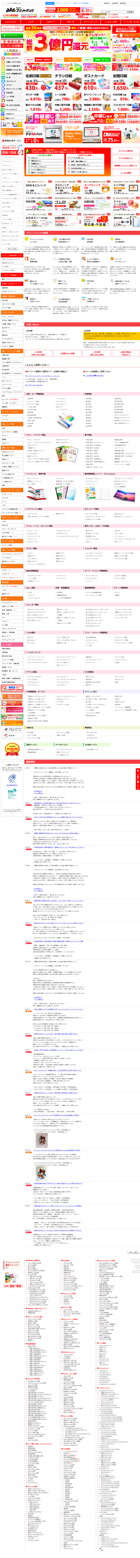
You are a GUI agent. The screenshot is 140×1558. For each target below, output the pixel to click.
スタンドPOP (119, 533)
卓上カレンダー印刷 (35, 1280)
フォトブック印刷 (33, 1384)
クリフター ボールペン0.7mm (109, 1434)
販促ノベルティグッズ (9, 279)
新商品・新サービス (12, 141)
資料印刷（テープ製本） (64, 484)
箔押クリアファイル (106, 1457)
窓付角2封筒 (118, 407)
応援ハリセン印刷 (9, 186)
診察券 (29, 426)
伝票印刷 (59, 592)
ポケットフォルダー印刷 (70, 1518)
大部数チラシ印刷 (33, 1321)
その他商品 (67, 1449)
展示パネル (89, 531)
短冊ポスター (60, 553)
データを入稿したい (76, 158)
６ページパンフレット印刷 (35, 1436)
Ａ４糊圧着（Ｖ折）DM (70, 1366)
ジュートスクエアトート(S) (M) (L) (110, 1407)
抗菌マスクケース (104, 1335)
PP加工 (117, 699)
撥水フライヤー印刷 (33, 1332)
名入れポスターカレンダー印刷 (38, 1301)
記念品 (117, 662)
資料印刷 (111, 1276)
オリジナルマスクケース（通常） (110, 1510)
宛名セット (5, 459)
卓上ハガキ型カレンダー (35, 615)
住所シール (102, 1362)
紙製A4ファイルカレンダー (123, 612)
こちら (37, 273)
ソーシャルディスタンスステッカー (67, 536)
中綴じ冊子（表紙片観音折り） (96, 461)
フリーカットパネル (92, 539)
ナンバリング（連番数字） (123, 707)
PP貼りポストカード (35, 1504)
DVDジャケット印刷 (121, 640)
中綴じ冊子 (5, 355)
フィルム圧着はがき (8, 474)
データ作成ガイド (126, 158)
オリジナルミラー (120, 660)
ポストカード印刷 (91, 514)
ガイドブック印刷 (33, 1440)
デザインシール (32, 542)
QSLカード (5, 443)
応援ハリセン (90, 677)
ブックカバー (90, 643)
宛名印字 (118, 704)
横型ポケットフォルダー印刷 (124, 553)
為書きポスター (61, 558)
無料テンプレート (121, 284)
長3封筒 (88, 420)
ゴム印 (6, 178)
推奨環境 (137, 1556)
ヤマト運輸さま (38, 793)
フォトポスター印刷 (69, 1381)
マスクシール (31, 539)
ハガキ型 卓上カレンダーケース (73, 1428)
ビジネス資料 (6, 388)
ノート (4, 377)
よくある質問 (126, 173)
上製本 (65, 1542)
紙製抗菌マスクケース (107, 1506)
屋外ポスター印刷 (68, 1404)
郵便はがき (5, 470)
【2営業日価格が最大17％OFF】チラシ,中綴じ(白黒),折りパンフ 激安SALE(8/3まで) (58, 1183)
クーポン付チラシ (7, 339)
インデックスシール (104, 1345)
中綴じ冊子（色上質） (93, 456)
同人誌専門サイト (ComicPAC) (12, 373)
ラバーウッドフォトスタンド (108, 1517)
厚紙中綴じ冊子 (119, 451)
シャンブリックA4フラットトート (110, 1397)
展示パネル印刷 (68, 1387)
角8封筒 (88, 418)
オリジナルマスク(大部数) (108, 1504)
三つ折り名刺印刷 (33, 1461)
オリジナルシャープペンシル (66, 657)
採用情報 (121, 1556)
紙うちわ (30, 637)
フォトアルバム (69, 1276)
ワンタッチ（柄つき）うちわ (66, 640)
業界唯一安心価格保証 (119, 241)
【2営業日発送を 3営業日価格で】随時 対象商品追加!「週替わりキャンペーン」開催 (58, 941)
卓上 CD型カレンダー (71, 1431)
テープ (4, 502)
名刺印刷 (30, 398)
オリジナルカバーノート (94, 660)
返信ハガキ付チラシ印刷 (34, 1336)
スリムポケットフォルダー (94, 553)
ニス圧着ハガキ (68, 1335)
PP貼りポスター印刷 (69, 1383)
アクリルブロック (33, 682)
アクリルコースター (63, 682)
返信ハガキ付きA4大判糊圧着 (72, 1346)
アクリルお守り (32, 679)
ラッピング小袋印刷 (69, 1510)
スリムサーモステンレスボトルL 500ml (111, 1420)
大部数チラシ (31, 448)
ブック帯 (89, 645)
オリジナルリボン (91, 578)
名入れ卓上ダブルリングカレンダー (97, 609)
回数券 (4, 439)
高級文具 (89, 657)
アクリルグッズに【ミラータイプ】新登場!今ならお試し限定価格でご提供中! (56, 1115)
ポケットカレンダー (121, 617)
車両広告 (5, 335)
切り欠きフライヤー (62, 440)
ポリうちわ (31, 643)
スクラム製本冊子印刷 (37, 1417)
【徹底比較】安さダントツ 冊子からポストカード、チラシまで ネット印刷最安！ (58, 1206)
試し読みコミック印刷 (34, 1381)
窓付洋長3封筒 (119, 404)
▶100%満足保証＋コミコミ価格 (118, 17)
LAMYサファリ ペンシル (107, 1426)
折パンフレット (7, 381)
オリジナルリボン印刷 (70, 1474)
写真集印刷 (31, 1438)
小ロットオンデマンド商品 (107, 1260)
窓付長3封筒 (118, 401)
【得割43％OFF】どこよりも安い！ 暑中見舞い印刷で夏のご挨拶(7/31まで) (56, 1034)
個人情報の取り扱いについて (90, 1556)
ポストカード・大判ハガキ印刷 (72, 1313)
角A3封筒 (89, 407)
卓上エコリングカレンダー (10, 240)
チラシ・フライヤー (8, 317)
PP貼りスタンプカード (36, 1511)
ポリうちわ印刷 (32, 1264)
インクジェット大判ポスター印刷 (73, 1385)
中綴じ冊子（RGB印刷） (94, 445)
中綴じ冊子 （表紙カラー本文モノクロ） (94, 466)
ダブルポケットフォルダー (94, 556)
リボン (4, 505)
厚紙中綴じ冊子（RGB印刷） (124, 456)
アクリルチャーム (33, 685)
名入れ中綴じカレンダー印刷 (37, 1291)
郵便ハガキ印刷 (103, 1331)
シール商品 (102, 1343)
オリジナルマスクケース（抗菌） (110, 1508)
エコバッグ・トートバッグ (36, 657)
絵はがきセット (119, 514)
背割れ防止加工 (91, 715)
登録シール (102, 1349)
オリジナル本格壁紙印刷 (11, 194)
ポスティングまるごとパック (10, 259)
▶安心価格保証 (113, 15)
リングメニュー (61, 578)
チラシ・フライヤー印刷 (34, 1319)
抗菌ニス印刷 (61, 735)
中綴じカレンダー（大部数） (108, 1462)
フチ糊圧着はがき (7, 478)
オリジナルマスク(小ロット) (108, 1502)
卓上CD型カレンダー (34, 620)
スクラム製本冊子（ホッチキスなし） (12, 362)
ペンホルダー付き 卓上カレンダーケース (76, 1429)
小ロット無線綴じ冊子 (122, 442)
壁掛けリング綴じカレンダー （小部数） (65, 613)
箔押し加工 (118, 696)
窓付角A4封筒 (119, 409)
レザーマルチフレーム (107, 1523)
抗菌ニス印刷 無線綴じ (36, 1357)
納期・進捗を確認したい (77, 161)
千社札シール (102, 1347)
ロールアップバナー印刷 (70, 1284)
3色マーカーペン (62, 665)
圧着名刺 (30, 412)
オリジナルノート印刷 (34, 1428)
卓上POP (5, 525)
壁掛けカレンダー (62, 609)
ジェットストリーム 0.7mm (108, 1430)
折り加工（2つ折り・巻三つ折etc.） (97, 699)
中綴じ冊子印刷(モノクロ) (106, 1287)
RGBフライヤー (32, 445)
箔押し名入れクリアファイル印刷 (38, 516)
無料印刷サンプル (121, 281)
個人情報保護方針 (12, 785)
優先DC (32, 281)
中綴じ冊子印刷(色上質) (105, 1291)
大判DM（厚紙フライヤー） (11, 320)
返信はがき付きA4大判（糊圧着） (38, 721)
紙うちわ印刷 (31, 1266)
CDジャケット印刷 (121, 637)
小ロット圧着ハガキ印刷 (70, 1331)
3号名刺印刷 (35, 1455)
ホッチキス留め (105, 1278)
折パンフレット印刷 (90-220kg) (36, 1434)
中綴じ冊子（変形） (92, 453)
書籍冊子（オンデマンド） (123, 461)
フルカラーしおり (91, 640)
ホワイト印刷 (6, 207)
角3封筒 (88, 404)
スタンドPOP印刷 (68, 1397)
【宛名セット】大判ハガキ (36, 702)
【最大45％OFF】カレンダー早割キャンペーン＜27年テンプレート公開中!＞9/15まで (58, 923)
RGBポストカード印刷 (93, 519)
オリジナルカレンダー (105, 1458)
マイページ (67, 3)
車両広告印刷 (67, 1379)
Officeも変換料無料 (34, 260)
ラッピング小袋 (119, 578)
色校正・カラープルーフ (94, 696)
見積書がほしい (34, 164)
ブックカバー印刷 (33, 1388)
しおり (67, 1274)
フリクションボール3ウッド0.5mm (110, 1485)
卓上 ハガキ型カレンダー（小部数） (73, 1439)
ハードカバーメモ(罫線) (107, 1498)
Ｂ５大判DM (67, 1358)
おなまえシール (32, 533)
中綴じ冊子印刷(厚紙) (105, 1289)
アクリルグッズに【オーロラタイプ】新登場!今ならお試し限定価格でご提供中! (57, 1150)
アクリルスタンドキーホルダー (67, 679)
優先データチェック (63, 752)
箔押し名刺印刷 (32, 1450)
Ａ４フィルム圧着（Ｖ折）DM (72, 1364)
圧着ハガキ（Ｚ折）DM (70, 1362)
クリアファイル (32, 514)
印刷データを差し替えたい (78, 172)
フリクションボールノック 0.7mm (110, 1481)
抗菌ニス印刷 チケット (36, 1374)
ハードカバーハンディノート (108, 1495)
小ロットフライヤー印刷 (105, 1304)
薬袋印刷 (66, 1508)
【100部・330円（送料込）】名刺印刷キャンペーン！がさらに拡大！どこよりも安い (58, 1050)
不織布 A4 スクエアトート (108, 1392)
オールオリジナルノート (94, 478)
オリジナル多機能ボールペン (107, 1476)
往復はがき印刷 (32, 718)
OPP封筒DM (67, 1367)
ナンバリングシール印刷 (11, 174)
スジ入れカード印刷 (33, 1457)
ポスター (5, 331)
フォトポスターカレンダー (123, 615)
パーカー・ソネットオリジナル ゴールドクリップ (114, 1441)
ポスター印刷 (67, 1376)
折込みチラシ (6, 328)
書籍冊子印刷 (102, 1295)
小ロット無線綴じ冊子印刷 (106, 1274)
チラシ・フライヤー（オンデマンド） (39, 442)
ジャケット (5, 621)
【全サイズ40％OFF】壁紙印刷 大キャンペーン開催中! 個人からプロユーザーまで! (58, 817)
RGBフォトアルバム (121, 481)
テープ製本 (104, 1282)
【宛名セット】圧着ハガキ (36, 699)
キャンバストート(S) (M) (107, 1396)
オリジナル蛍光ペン (63, 662)
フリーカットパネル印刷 (70, 1393)
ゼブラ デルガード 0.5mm (108, 1424)
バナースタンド (119, 536)
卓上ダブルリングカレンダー (10, 236)
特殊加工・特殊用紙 (8, 632)
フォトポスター (7, 558)
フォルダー (5, 416)
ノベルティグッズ (104, 1388)
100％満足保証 (63, 299)
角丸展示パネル (91, 536)
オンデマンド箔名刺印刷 (105, 1314)
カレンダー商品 (68, 1416)
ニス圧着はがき (7, 482)
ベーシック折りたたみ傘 (107, 1514)
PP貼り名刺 (33, 1509)
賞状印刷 (89, 679)
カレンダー (10, 399)
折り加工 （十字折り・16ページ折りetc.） (95, 703)
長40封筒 (89, 426)
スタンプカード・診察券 (10, 432)
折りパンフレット (33, 478)
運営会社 (77, 1556)
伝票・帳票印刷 (9, 190)
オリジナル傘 (119, 657)
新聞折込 (30, 1340)
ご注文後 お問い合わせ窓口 (97, 353)
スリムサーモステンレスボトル (37, 662)
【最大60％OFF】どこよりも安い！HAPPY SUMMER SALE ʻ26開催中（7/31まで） (58, 1230)
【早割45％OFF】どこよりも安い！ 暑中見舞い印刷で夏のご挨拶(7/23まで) (56, 1093)
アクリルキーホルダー (34, 677)
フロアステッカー (104, 1364)
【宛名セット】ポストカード (36, 696)
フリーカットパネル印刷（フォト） (73, 1285)
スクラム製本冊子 (120, 487)
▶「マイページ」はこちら (34, 385)
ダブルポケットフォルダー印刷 (72, 1516)
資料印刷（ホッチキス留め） (65, 481)
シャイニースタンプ (10, 157)
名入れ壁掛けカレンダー (94, 615)
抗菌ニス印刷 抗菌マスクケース (38, 1351)
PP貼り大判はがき (34, 1506)
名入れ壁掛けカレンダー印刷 (37, 1289)
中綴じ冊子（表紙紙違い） (94, 459)
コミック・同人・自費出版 (10, 664)
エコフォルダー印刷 (121, 558)
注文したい (33, 158)
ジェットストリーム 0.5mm (108, 1432)
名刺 (3, 428)
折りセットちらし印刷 (34, 1326)
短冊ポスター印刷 (68, 1398)
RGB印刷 (5, 215)
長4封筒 (88, 423)
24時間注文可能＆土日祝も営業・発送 (65, 260)
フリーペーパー (7, 385)
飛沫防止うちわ (62, 643)
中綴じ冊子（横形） (92, 451)
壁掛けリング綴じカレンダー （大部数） (65, 619)
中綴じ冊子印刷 (35, 1404)
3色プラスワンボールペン (108, 1477)
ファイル (5, 419)
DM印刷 (66, 1325)
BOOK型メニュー (32, 581)
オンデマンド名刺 (33, 404)
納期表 (12, 735)
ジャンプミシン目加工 (93, 713)
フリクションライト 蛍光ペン (109, 1491)
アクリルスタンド (62, 677)
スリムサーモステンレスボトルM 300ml (111, 1418)
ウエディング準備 (68, 1536)
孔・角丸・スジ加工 (92, 707)
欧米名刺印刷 (31, 415)
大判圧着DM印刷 (68, 1336)
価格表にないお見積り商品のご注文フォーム (12, 729)
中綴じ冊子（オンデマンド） (95, 442)
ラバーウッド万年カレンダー (108, 1519)
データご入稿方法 (126, 151)
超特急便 (5, 288)
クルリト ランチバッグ (107, 1401)
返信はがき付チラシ (8, 343)
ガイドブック (60, 478)
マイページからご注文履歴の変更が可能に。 (12, 723)
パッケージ (89, 581)
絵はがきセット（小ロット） (124, 516)
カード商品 (40, 1444)
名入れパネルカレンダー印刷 (37, 1302)
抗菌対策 (5, 652)
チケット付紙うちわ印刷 (34, 1263)
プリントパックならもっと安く (37, 241)
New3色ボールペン (106, 1479)
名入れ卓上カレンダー (93, 626)
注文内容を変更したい (77, 168)
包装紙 (4, 227)
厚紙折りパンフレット (34, 481)
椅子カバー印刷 (8, 169)
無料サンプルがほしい (37, 172)
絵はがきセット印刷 (69, 1327)
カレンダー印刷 (32, 1274)
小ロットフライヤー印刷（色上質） (38, 459)
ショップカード (61, 398)
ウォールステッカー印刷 (11, 198)
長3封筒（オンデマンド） (123, 420)
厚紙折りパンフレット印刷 (71, 1544)
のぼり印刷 (7, 203)
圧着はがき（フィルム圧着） (36, 710)
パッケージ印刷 (6, 219)
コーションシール (104, 1360)
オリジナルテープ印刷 (70, 1472)
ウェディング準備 (7, 660)
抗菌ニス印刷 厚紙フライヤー (38, 1350)
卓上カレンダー (105, 1466)
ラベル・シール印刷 (69, 1464)
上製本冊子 (5, 366)
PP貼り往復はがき (34, 1507)
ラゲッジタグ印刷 (33, 1476)
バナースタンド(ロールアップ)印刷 (73, 1408)
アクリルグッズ (8, 161)
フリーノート (90, 484)
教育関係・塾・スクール (10, 671)
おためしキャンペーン (9, 292)
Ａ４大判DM (67, 1356)
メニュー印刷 (6, 244)
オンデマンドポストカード (35, 1452)
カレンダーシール (104, 1358)
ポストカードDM (68, 1354)
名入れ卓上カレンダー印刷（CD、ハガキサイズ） (37, 1294)
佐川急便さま (38, 791)
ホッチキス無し (105, 1280)
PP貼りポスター (32, 561)
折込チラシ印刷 (32, 1322)
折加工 (37, 1490)
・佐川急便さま (37, 888)
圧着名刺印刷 (31, 1448)
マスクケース (90, 662)
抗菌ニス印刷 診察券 (35, 1353)
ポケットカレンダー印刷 (36, 1282)
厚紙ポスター (31, 556)
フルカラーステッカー (63, 531)
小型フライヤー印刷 (33, 1330)
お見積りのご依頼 (68, 353)
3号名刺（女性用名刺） (34, 418)
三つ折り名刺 (31, 409)
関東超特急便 (31, 752)
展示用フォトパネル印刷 (70, 1389)
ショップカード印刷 (33, 1463)
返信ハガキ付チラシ (62, 442)
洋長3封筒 (118, 398)
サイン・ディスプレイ (9, 529)
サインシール (102, 1353)
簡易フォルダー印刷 (121, 556)
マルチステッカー (61, 533)
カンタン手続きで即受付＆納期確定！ (94, 260)
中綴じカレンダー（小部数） (108, 1464)
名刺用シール (102, 1351)
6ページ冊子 (31, 484)
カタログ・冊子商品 (34, 1378)
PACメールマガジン (12, 710)
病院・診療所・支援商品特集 (11, 678)
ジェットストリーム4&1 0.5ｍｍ (109, 1487)
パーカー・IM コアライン (108, 1443)
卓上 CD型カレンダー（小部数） (72, 1441)
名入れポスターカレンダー (94, 620)
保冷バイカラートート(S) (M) (109, 1405)
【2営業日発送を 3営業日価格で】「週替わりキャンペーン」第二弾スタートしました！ (59, 847)
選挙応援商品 (6, 649)
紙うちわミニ (31, 640)
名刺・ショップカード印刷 (71, 1311)
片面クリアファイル (106, 1455)
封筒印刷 (89, 398)
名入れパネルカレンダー (94, 623)
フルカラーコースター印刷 (106, 1325)
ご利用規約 (129, 1556)
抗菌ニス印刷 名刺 (34, 1363)
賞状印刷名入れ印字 (33, 1517)
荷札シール (102, 1356)
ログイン (59, 3)
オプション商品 (32, 1486)
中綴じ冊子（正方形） (93, 448)
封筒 (3, 485)
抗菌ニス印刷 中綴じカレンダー (38, 1361)
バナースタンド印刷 (69, 1282)
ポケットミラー (105, 1447)
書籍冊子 (5, 407)
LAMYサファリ (105, 1437)
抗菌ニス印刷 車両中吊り (36, 1371)
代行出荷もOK (90, 282)
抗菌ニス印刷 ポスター (36, 1369)
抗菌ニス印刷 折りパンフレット (38, 1355)
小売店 (4, 675)
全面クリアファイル (106, 1453)
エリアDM (5, 267)
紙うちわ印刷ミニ (33, 1268)
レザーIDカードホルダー (107, 1521)
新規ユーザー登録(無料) (81, 3)
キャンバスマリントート (107, 1403)
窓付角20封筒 (119, 412)
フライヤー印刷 (68, 1263)
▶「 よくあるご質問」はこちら (93, 375)
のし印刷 (5, 625)
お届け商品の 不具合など (126, 353)
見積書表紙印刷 (62, 595)
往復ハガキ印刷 (68, 1344)
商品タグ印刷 (31, 1474)
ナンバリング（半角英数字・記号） (126, 710)
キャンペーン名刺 (33, 401)
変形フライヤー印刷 (33, 1324)
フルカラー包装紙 (7, 346)
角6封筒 (88, 415)
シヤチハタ (7, 165)
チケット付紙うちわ (63, 637)
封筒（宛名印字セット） (122, 423)
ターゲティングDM (8, 270)
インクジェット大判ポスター (36, 564)
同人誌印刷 (5, 370)
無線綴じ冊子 (6, 359)
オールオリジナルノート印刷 (36, 1426)
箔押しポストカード (69, 1348)
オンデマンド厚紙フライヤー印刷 (38, 461)
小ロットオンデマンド (9, 629)
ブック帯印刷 (31, 1390)
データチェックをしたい (37, 167)
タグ (3, 617)
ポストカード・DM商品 (71, 1319)
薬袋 (116, 682)
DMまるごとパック (8, 263)
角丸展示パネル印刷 (69, 1391)
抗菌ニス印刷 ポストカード (37, 1372)
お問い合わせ (50, 3)
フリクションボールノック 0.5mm (110, 1483)
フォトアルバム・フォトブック (12, 392)
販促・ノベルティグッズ (34, 1532)
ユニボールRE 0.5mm (106, 1436)
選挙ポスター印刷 (68, 1400)
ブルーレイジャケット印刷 (123, 643)
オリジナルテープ (91, 575)
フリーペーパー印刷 (36, 1402)
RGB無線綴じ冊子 (120, 445)
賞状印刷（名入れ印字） (94, 682)
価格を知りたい (34, 161)
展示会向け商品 (7, 656)
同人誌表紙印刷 (91, 637)
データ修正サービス (37, 284)
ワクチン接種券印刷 (104, 1337)
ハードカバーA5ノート (107, 1497)
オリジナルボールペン (64, 660)
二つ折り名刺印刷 (33, 1459)
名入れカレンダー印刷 (34, 1287)
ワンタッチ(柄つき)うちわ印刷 (36, 1270)
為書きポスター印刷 (69, 1402)
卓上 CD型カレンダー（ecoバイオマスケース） (78, 1433)
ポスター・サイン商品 (70, 1373)
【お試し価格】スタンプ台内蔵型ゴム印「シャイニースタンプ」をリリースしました (58, 1009)
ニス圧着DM (31, 713)
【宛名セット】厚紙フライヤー (37, 704)
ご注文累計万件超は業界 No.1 (64, 241)
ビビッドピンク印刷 (8, 211)
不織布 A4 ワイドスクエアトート (110, 1394)
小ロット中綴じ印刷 (33, 1432)
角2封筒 (88, 401)
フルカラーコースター (34, 575)
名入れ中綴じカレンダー (94, 617)
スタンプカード (61, 401)
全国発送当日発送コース (35, 749)
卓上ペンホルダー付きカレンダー (38, 617)
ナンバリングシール (33, 536)
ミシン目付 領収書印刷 (64, 598)
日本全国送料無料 (90, 241)
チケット (5, 436)
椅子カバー (118, 542)
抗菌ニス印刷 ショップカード (38, 1365)
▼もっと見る (12, 249)
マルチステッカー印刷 (70, 1289)
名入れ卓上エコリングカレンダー (96, 612)
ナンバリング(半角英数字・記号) (37, 1521)
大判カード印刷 (32, 1467)
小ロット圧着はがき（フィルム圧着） (39, 707)
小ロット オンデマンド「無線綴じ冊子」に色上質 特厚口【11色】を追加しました (57, 1070)
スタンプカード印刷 (33, 1469)
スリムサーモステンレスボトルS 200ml (111, 1417)
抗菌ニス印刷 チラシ (35, 1348)
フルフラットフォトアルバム (124, 478)
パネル (4, 522)
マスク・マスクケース (105, 1500)
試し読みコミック (7, 223)
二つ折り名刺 (31, 407)
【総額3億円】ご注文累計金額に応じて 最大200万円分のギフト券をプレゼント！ (57, 803)
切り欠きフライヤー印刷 (34, 1338)
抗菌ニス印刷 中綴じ (35, 1359)
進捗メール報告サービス (62, 282)
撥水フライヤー (32, 456)
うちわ (4, 590)
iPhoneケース (119, 679)
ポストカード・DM (8, 463)
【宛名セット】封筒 (69, 1476)
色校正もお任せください (35, 300)
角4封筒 (88, 409)
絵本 (3, 396)
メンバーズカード (61, 409)
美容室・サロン (7, 667)
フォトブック (119, 448)
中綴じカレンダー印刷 (64, 623)
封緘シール (102, 1355)
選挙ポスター (6, 594)
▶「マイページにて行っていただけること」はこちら (42, 376)
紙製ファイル (60, 514)
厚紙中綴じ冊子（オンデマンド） (125, 453)
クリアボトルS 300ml (106, 1411)
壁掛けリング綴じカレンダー (10, 232)
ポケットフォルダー (92, 558)
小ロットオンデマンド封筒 (71, 1500)
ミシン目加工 (90, 710)
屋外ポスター (60, 561)
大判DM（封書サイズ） (70, 1369)
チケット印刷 (31, 1471)
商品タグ (89, 685)
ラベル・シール (7, 494)
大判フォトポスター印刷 (70, 1278)
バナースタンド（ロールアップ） (125, 539)
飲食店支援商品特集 (8, 682)
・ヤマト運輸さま (38, 891)
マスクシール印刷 (68, 1466)
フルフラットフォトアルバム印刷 (37, 1382)
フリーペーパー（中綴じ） (123, 464)
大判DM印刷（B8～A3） (70, 1340)
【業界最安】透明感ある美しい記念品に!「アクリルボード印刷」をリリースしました (59, 900)
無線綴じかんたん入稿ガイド (126, 165)
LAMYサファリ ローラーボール (109, 1439)
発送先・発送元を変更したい (79, 165)
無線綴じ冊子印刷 (33, 1386)
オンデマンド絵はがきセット (107, 1272)
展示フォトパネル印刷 (70, 1280)
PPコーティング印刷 (63, 732)
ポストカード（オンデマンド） (96, 516)
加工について (6, 636)
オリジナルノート (91, 481)
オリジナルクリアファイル (106, 1451)
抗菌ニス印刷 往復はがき (36, 1367)
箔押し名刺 (31, 420)
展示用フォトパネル (8, 561)
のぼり (88, 542)
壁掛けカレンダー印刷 (36, 1276)
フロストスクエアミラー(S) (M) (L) (110, 1449)
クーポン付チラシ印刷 (34, 1334)
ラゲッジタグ (119, 677)
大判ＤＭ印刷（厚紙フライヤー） (37, 1328)
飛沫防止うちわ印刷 (33, 1272)
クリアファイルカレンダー (123, 609)
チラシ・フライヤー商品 (35, 1316)
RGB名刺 (30, 423)
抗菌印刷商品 (32, 1344)
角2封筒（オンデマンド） (123, 418)
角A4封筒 (89, 412)
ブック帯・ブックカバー (10, 403)
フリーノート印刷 (33, 1430)
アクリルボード (62, 685)
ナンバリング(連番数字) (34, 1519)
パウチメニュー (61, 575)
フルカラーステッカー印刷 (71, 1287)
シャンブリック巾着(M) (107, 1399)
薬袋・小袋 (5, 614)
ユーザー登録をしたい (37, 169)
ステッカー (5, 498)
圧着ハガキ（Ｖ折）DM (70, 1360)
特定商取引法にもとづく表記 (109, 1556)
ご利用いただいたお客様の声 (93, 300)
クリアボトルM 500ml (107, 1413)
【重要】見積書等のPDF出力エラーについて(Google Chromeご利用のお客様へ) (56, 833)
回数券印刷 (67, 1512)
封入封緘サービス (7, 456)
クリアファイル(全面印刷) (106, 1268)
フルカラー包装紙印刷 (70, 1506)
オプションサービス (8, 640)
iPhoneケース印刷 (68, 1538)
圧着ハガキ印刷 (68, 1329)
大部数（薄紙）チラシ (9, 324)
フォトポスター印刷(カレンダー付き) (38, 1304)
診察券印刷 (31, 1465)
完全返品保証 (62, 302)
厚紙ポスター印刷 (68, 1378)
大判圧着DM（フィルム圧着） (37, 715)
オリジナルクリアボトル (35, 660)
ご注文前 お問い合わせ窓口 (38, 353)
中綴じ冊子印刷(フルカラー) (107, 1285)
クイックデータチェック (120, 260)
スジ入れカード (61, 404)
